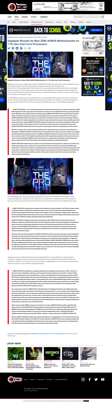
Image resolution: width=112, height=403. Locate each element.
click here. (86, 401)
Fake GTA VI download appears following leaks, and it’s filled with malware (16, 364)
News (17, 16)
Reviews (25, 16)
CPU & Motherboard (36, 21)
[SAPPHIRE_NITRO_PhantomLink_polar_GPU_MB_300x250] (92, 44)
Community (44, 16)
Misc (63, 359)
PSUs (65, 21)
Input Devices (49, 21)
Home (10, 16)
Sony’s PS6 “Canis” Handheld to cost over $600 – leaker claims (69, 364)
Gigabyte (30, 36)
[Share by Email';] (21, 47)
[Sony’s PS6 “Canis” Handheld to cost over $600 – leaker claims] (70, 352)
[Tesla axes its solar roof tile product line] (88, 352)
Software (72, 21)
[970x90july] (56, 28)
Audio (14, 21)
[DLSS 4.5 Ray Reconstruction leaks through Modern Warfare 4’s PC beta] (34, 352)
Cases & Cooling (23, 21)
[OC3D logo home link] (17, 6)
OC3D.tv (34, 16)
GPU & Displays (48, 359)
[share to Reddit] (29, 47)
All (8, 21)
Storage (81, 21)
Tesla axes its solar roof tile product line (87, 363)
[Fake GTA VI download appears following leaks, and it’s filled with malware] (16, 352)
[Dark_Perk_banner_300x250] (92, 64)
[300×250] (92, 85)
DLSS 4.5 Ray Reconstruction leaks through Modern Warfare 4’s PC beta (33, 365)
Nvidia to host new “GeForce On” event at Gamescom (51, 364)
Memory (58, 21)
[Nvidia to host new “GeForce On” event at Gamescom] (52, 352)
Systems (88, 21)
